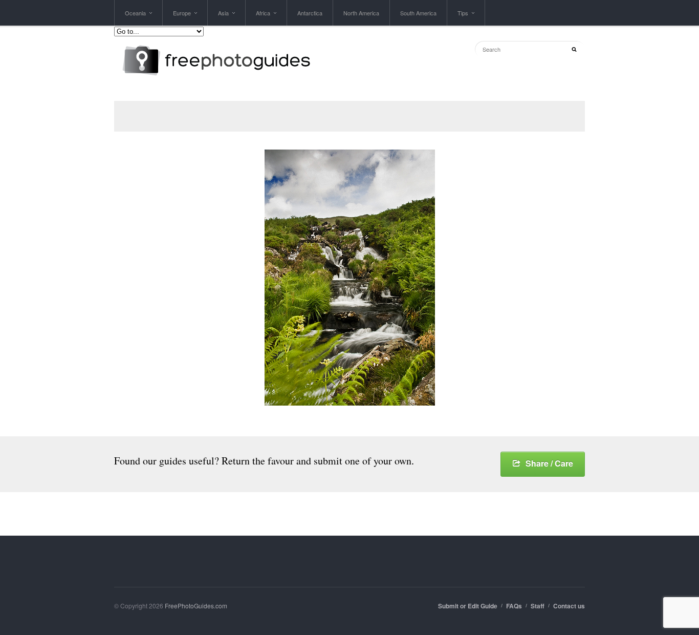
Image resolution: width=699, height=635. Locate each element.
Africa (263, 17)
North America (361, 13)
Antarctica (309, 13)
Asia (223, 17)
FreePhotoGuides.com (196, 605)
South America (418, 13)
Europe (182, 17)
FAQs (514, 605)
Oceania (135, 17)
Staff (537, 605)
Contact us (569, 605)
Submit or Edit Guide (467, 605)
